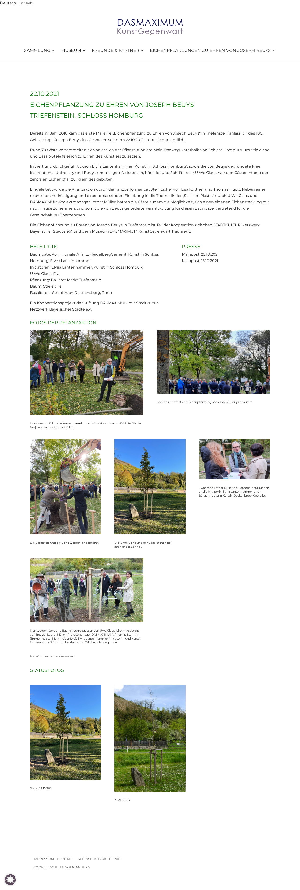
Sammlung (37, 50)
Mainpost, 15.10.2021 (200, 260)
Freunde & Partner (115, 50)
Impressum (43, 859)
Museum (71, 50)
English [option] (26, 3)
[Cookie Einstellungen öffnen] (10, 884)
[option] (25, 3)
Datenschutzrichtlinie (98, 859)
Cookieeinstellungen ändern (61, 867)
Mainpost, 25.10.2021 (200, 254)
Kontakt (65, 859)
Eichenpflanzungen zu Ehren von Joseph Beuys (210, 50)
